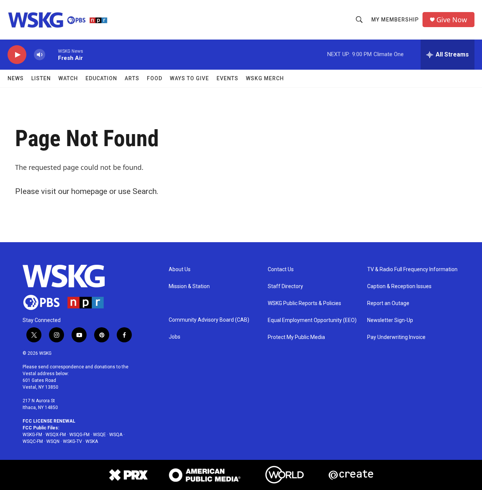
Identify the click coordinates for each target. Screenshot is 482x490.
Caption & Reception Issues (399, 286)
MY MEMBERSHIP (395, 20)
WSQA (115, 434)
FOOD (154, 78)
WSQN (52, 441)
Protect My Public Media (296, 337)
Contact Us (281, 269)
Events (227, 78)
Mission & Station (189, 286)
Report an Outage (388, 303)
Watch (68, 78)
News (16, 78)
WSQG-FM (79, 434)
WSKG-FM (32, 434)
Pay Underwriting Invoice (396, 337)
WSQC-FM (33, 441)
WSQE (99, 434)
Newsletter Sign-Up (390, 320)
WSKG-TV (72, 441)
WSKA (91, 441)
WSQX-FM (56, 434)
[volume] (39, 54)
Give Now (451, 20)
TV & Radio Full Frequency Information (412, 269)
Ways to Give (189, 78)
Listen (41, 78)
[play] (17, 54)
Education (101, 78)
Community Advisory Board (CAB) (209, 320)
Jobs (174, 337)
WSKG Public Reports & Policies (304, 303)
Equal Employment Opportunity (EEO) (312, 320)
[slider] (51, 54)
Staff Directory (285, 286)
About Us (180, 269)
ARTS (132, 78)
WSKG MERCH (265, 78)
